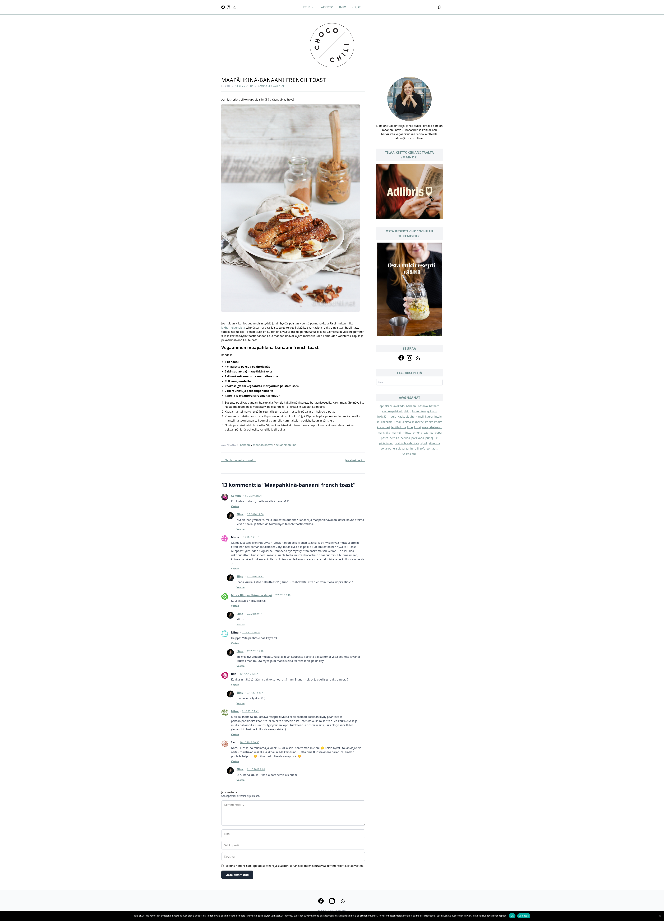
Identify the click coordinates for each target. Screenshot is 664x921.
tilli (417, 448)
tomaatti (432, 448)
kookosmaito (433, 422)
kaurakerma (384, 422)
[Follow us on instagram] (409, 358)
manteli (396, 432)
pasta (384, 438)
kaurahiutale (433, 416)
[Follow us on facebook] (401, 358)
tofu (423, 448)
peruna (405, 438)
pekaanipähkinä (285, 445)
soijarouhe (388, 448)
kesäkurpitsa (402, 422)
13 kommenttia (244, 85)
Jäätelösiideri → (355, 460)
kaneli (420, 416)
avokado (399, 406)
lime (410, 427)
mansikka (383, 432)
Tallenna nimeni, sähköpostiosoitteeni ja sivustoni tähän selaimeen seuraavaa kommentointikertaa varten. (293, 866)
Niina (235, 711)
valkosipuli (409, 454)
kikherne (418, 422)
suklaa (400, 448)
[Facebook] (223, 7)
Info (342, 7)
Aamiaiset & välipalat (271, 85)
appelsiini (386, 406)
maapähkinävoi (263, 445)
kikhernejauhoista (233, 327)
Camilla (236, 496)
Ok (512, 915)
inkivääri (382, 416)
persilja (394, 438)
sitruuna (434, 443)
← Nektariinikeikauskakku (238, 460)
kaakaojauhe (406, 416)
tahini (409, 448)
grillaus (432, 411)
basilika (423, 406)
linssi (417, 427)
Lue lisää (524, 915)
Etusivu (309, 7)
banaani (245, 445)
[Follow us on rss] (418, 358)
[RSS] (234, 7)
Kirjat (356, 7)
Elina (240, 514)
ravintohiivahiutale (407, 443)
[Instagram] (228, 7)
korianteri (383, 427)
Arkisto (327, 7)
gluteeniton (418, 411)
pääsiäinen (386, 443)
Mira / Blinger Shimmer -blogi (251, 595)
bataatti (434, 406)
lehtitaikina (398, 427)
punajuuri (431, 438)
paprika (428, 432)
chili (406, 411)
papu (438, 432)
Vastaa (235, 506)
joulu (393, 416)
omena (417, 432)
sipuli (424, 443)
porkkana (417, 438)
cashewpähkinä (392, 411)
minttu (407, 432)
